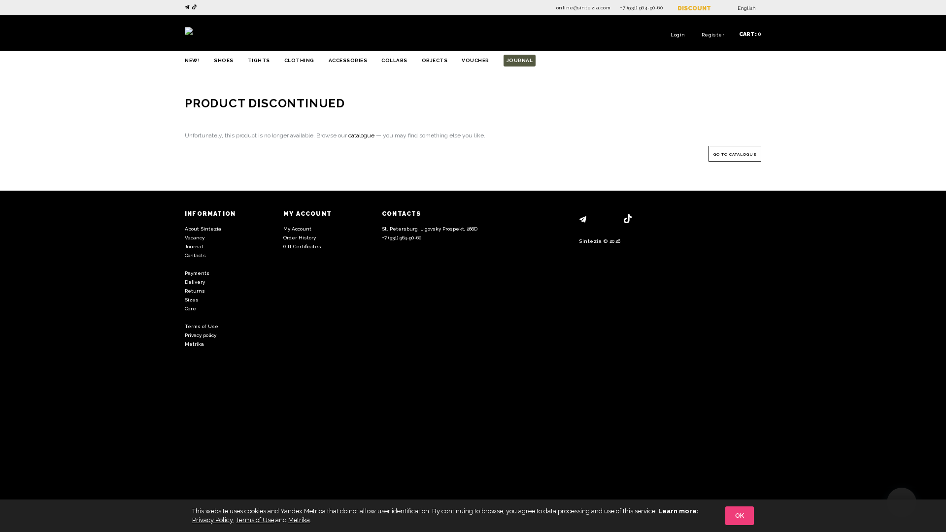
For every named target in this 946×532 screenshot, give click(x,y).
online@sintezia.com (583, 7)
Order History (299, 237)
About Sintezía (203, 229)
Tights (259, 60)
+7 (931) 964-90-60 (641, 7)
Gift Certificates (302, 246)
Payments (197, 273)
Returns (195, 291)
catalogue (361, 135)
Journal (194, 246)
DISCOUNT (694, 8)
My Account (297, 229)
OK (739, 515)
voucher (475, 60)
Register (713, 34)
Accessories (348, 60)
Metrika (194, 344)
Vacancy (194, 237)
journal (520, 60)
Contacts (195, 255)
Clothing (299, 60)
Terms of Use (201, 326)
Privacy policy (200, 335)
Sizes (192, 299)
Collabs (394, 60)
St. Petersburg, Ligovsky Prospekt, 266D (429, 229)
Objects (435, 60)
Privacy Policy (212, 520)
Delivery (195, 282)
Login (678, 34)
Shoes (224, 60)
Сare (190, 308)
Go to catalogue (734, 154)
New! (192, 60)
